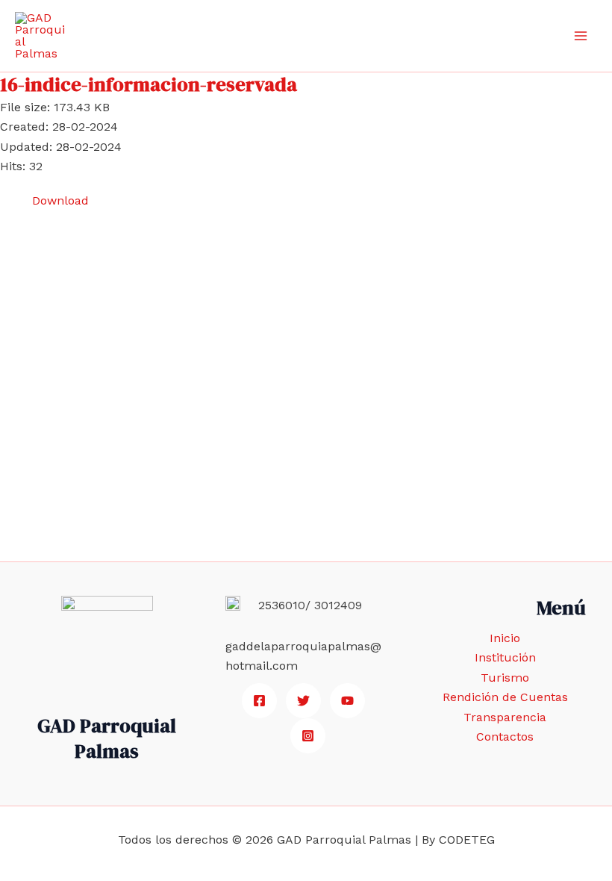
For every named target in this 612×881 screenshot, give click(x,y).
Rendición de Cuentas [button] (505, 697)
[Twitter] (303, 700)
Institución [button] (505, 657)
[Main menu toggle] (580, 35)
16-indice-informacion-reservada (148, 84)
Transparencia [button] (504, 717)
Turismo (505, 677)
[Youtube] (347, 700)
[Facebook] (259, 700)
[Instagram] (307, 735)
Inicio (505, 638)
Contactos (505, 736)
